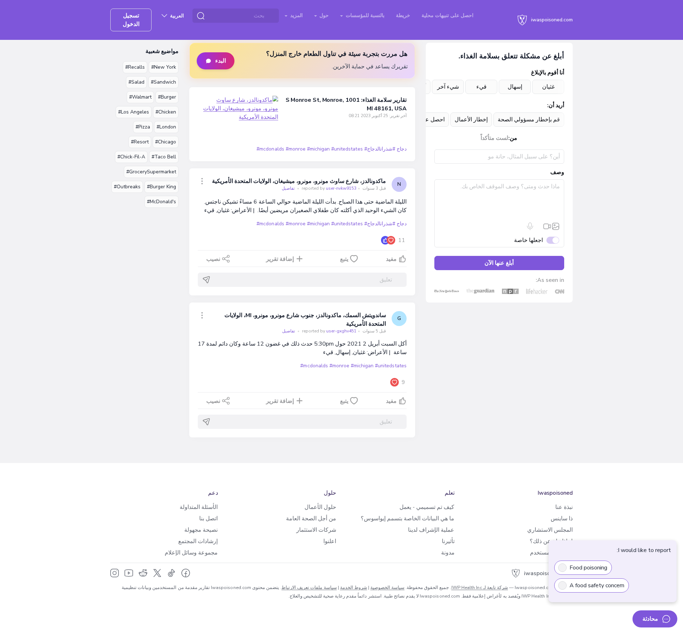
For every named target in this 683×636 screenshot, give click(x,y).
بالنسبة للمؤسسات (364, 15)
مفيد (391, 259)
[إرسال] (206, 279)
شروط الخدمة (353, 587)
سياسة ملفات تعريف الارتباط (309, 587)
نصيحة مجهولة (201, 530)
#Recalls (135, 67)
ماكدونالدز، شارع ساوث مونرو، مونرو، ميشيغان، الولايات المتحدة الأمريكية (299, 181)
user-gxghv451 (328, 331)
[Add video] (547, 226)
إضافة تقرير (280, 259)
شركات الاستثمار (316, 530)
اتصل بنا (208, 518)
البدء (220, 61)
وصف (557, 172)
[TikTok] (171, 573)
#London (166, 126)
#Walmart (140, 97)
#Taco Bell (164, 156)
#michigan (318, 149)
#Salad (136, 82)
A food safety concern (597, 585)
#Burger (167, 97)
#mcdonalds (270, 149)
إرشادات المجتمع (198, 541)
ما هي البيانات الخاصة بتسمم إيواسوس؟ (407, 518)
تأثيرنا (448, 541)
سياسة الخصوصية (387, 587)
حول (323, 15)
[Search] (201, 16)
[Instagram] (114, 573)
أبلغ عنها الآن (499, 263)
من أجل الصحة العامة (311, 518)
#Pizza (143, 126)
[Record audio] (530, 226)
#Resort (140, 141)
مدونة (448, 553)
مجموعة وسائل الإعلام (191, 553)
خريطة (403, 15)
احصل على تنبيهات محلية (447, 15)
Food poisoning (588, 568)
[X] (157, 573)
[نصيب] (202, 181)
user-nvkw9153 (328, 188)
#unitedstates (346, 149)
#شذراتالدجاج (381, 149)
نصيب (213, 259)
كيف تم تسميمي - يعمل (426, 507)
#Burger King (161, 186)
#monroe (296, 149)
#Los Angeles (133, 112)
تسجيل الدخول (131, 20)
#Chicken (165, 112)
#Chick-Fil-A (131, 156)
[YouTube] (129, 573)
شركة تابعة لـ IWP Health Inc (479, 587)
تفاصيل (288, 188)
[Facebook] (185, 573)
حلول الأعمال (320, 507)
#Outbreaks (127, 186)
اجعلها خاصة (528, 240)
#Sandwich (163, 82)
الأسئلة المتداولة (199, 507)
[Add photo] (555, 226)
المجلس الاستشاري (550, 530)
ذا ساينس (562, 518)
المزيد (296, 15)
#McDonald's (161, 201)
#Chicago (165, 141)
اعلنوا (329, 541)
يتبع (344, 259)
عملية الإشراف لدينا (431, 530)
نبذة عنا (564, 507)
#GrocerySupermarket (151, 171)
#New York (163, 67)
